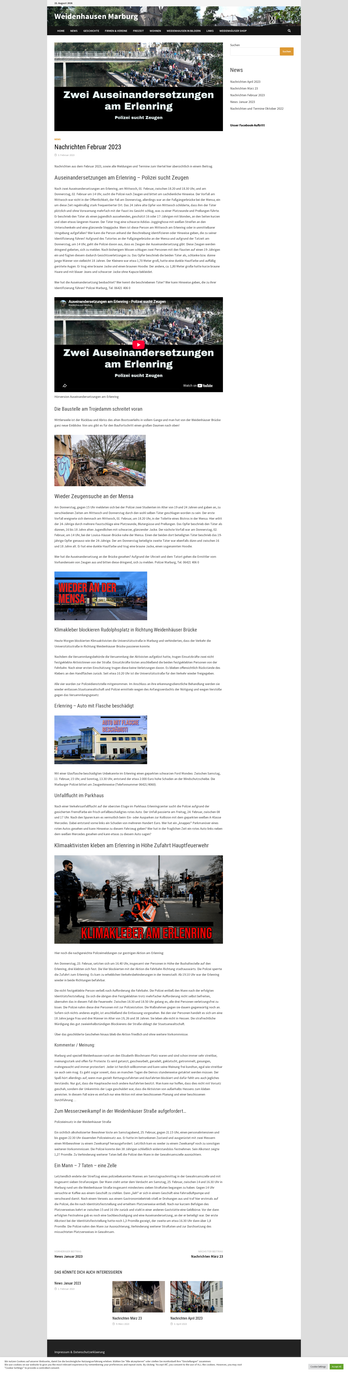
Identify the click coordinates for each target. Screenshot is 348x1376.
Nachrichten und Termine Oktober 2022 (256, 108)
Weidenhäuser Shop (233, 30)
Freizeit (138, 30)
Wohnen (155, 30)
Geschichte (91, 30)
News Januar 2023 (67, 1283)
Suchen (235, 45)
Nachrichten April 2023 (186, 1318)
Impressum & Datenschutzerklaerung (79, 1352)
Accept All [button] (336, 1366)
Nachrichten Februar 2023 (247, 95)
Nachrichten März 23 (127, 1318)
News (74, 30)
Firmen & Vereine (116, 30)
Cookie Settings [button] (318, 1366)
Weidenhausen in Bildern (184, 30)
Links (210, 30)
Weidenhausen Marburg (96, 16)
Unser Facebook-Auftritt (247, 125)
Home (61, 30)
